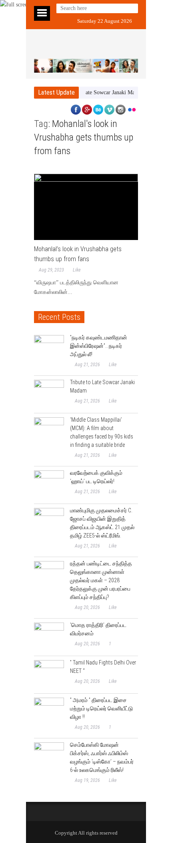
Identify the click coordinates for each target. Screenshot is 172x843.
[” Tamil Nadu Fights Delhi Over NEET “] (49, 675)
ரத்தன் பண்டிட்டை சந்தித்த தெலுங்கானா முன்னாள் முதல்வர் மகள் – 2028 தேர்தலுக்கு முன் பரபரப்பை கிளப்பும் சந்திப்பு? (101, 580)
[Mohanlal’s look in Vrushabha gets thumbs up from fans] (86, 207)
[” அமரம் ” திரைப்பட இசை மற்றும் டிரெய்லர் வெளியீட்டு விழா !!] (49, 713)
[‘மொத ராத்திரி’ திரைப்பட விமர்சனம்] (49, 638)
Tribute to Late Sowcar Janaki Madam (96, 92)
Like (76, 270)
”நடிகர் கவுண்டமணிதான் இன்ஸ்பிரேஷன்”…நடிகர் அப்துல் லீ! (98, 345)
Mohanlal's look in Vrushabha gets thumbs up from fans (83, 137)
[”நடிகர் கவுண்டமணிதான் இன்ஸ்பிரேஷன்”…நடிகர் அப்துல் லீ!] (49, 350)
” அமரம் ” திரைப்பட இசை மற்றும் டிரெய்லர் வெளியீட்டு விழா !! (101, 708)
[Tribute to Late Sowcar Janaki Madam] (49, 395)
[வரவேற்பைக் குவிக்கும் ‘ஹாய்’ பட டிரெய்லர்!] (49, 485)
